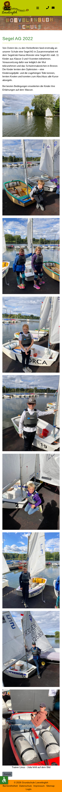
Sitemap (50, 786)
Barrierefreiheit (10, 786)
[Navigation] (37, 8)
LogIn (28, 789)
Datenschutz (25, 786)
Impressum (39, 786)
